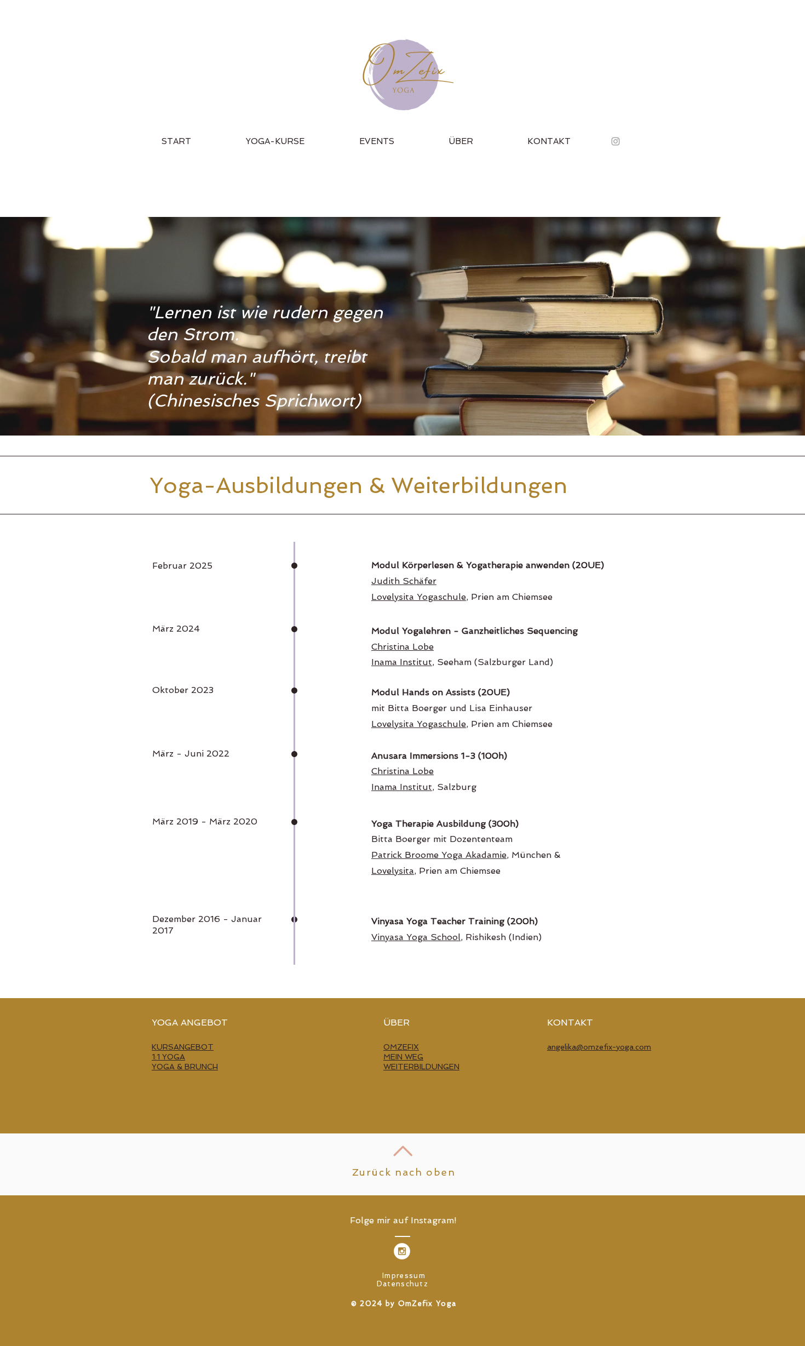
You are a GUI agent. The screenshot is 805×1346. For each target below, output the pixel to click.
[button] (275, 141)
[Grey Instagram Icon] (615, 141)
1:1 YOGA (168, 1056)
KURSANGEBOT (183, 1047)
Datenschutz (402, 1284)
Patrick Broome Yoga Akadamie (439, 855)
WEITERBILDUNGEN (421, 1066)
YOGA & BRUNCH (185, 1066)
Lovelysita (392, 871)
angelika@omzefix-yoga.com (599, 1047)
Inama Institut (401, 662)
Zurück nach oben (404, 1172)
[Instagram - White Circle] (402, 1251)
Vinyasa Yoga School (416, 937)
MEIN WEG (403, 1056)
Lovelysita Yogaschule (418, 597)
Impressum (404, 1275)
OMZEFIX (401, 1047)
